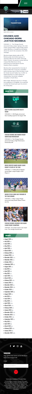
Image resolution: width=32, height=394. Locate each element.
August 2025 (8, 266)
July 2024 (7, 296)
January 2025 (8, 282)
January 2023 (8, 331)
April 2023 (7, 324)
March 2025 (8, 278)
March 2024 (8, 305)
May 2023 (7, 321)
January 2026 (8, 255)
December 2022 (9, 333)
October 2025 (8, 262)
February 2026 (8, 253)
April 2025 (7, 276)
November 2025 (9, 260)
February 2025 (8, 280)
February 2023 (8, 328)
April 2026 (7, 248)
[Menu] (25, 3)
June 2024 (7, 298)
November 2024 (9, 287)
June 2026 (7, 244)
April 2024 (7, 303)
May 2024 (7, 301)
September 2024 (9, 292)
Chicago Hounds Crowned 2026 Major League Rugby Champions (16, 224)
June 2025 (7, 271)
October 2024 (8, 289)
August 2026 (8, 239)
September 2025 (9, 264)
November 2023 (8, 314)
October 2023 (8, 317)
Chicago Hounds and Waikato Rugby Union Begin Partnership (15, 136)
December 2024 (9, 285)
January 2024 (8, 310)
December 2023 (9, 312)
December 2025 (9, 257)
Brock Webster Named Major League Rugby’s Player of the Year (15, 166)
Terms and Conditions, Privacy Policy (16, 379)
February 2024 (8, 308)
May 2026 (7, 246)
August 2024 (8, 294)
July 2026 (7, 241)
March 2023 (8, 326)
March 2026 (8, 250)
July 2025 (7, 269)
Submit (16, 371)
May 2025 (7, 273)
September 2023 (9, 319)
